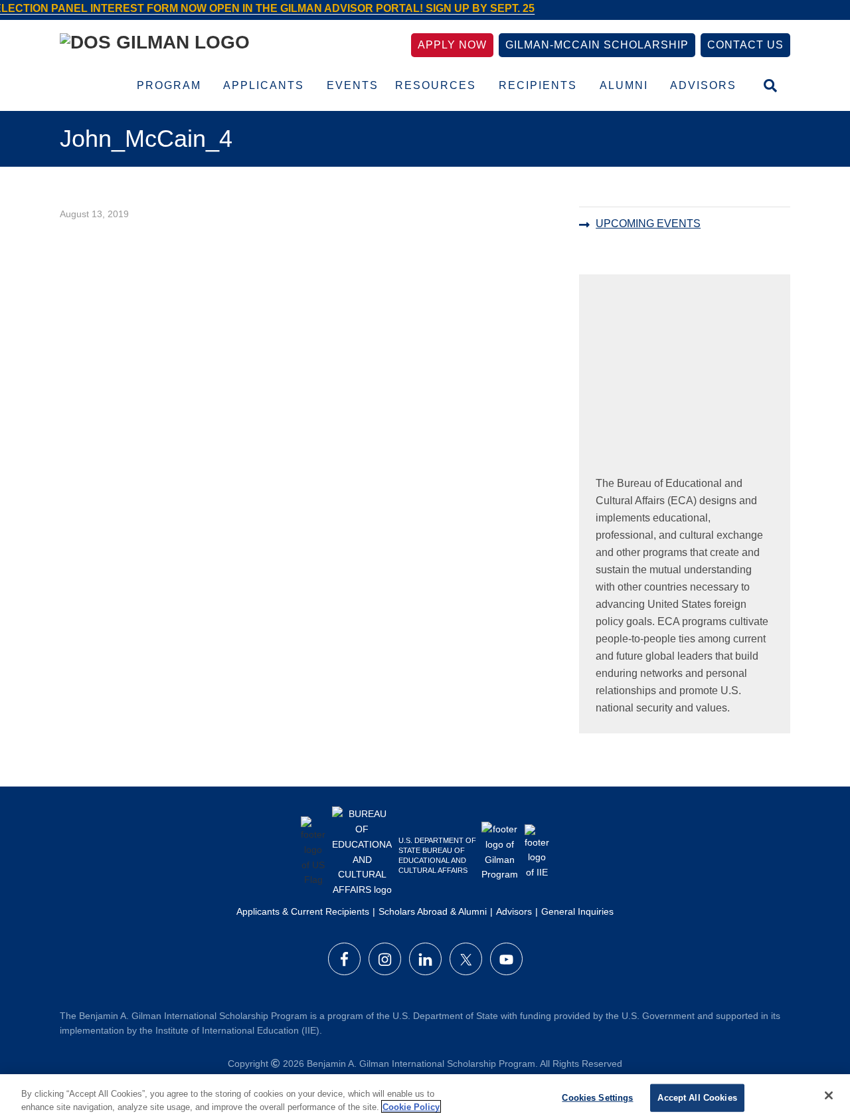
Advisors (514, 911)
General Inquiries (577, 911)
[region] (425, 1097)
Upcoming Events (648, 223)
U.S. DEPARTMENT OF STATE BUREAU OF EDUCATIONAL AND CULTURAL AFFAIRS (437, 855)
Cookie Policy (411, 1106)
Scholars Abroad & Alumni (433, 911)
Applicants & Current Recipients (302, 911)
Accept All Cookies (696, 1098)
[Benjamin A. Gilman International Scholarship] (155, 45)
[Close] (828, 1095)
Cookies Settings (597, 1098)
